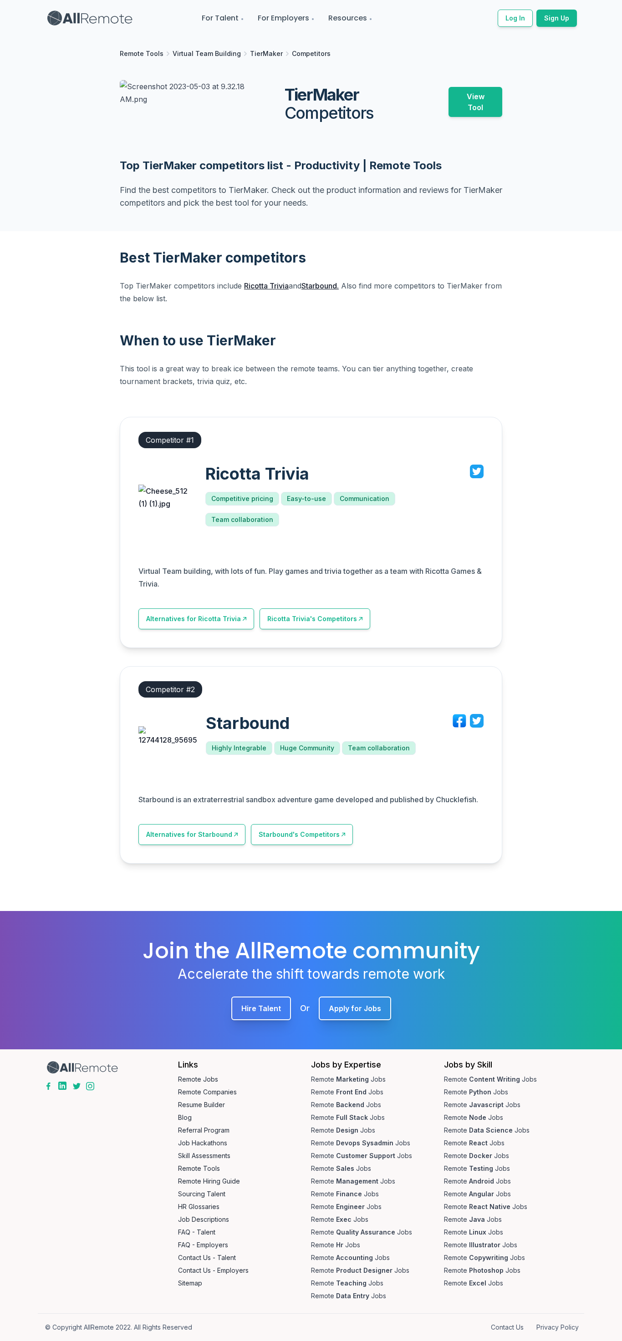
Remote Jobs (198, 1079)
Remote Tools (141, 53)
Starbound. (320, 285)
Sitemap (190, 1283)
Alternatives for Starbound (189, 834)
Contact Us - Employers (213, 1270)
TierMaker (266, 53)
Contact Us (507, 1327)
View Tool (475, 102)
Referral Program (203, 1130)
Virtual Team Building (207, 53)
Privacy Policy (557, 1327)
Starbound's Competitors (299, 834)
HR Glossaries (198, 1206)
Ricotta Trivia (266, 285)
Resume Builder (201, 1104)
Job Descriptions (203, 1219)
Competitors (311, 53)
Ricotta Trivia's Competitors (312, 618)
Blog (185, 1117)
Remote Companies (207, 1092)
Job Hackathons (202, 1143)
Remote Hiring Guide (209, 1181)
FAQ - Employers (203, 1245)
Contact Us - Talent (207, 1257)
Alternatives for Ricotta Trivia (193, 618)
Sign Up (556, 18)
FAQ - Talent (196, 1232)
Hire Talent (261, 1008)
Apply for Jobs (355, 1008)
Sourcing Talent (201, 1194)
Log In (515, 18)
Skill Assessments (204, 1155)
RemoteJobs (348, 1079)
